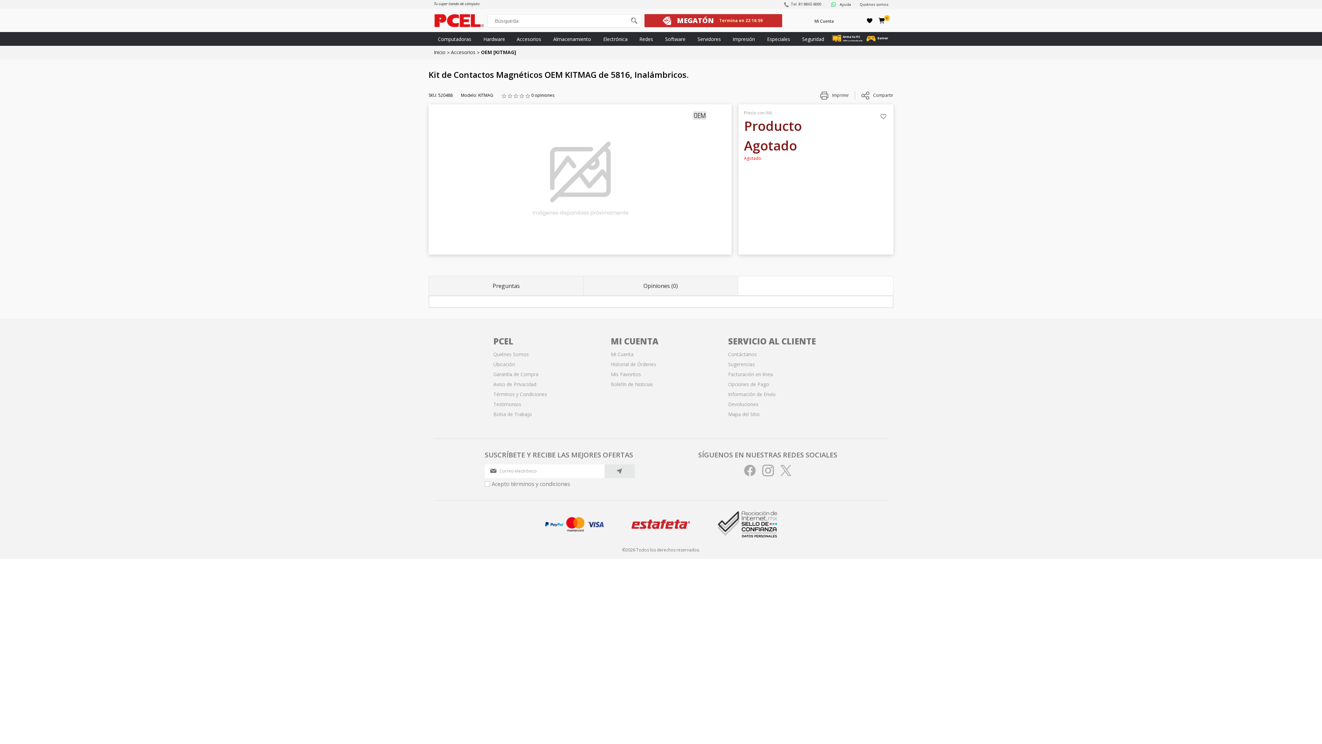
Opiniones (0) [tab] (660, 286)
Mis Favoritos (626, 374)
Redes (646, 39)
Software (675, 39)
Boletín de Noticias (632, 384)
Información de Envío (752, 394)
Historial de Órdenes (633, 364)
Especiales (778, 39)
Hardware (494, 39)
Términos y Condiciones (520, 394)
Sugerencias (741, 364)
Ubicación (504, 364)
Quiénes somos (874, 4)
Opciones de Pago (748, 384)
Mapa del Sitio (744, 414)
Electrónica (615, 39)
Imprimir (840, 95)
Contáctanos (742, 354)
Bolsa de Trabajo (512, 414)
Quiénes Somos (511, 354)
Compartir (883, 95)
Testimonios (507, 404)
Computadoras (454, 39)
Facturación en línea (750, 374)
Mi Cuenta (824, 21)
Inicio (439, 52)
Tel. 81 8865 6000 (806, 4)
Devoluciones (743, 404)
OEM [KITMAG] (498, 52)
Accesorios (529, 39)
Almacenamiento (572, 39)
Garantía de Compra (515, 374)
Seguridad (813, 39)
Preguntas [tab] (506, 286)
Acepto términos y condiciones (531, 484)
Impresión (744, 39)
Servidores (709, 39)
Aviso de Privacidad (514, 384)
